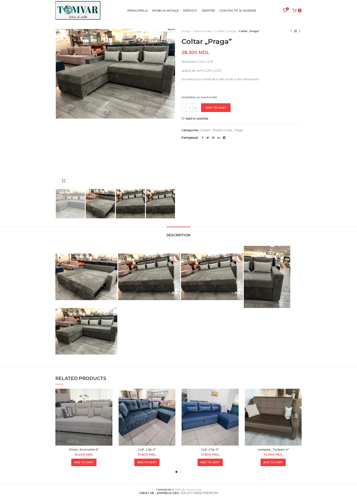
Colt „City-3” (210, 449)
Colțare (220, 31)
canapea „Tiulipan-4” (273, 449)
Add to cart (215, 107)
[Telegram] (224, 137)
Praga (232, 31)
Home (186, 31)
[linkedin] (218, 137)
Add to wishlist (197, 118)
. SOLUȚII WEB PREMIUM (178, 493)
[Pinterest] (213, 137)
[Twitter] (208, 137)
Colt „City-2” (147, 449)
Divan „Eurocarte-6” (84, 449)
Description (178, 235)
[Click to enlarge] (63, 181)
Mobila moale (202, 31)
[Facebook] (202, 137)
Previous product (291, 31)
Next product (300, 31)
